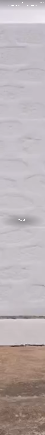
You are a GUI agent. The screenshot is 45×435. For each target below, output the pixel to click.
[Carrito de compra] (43, 2)
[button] (8, 6)
